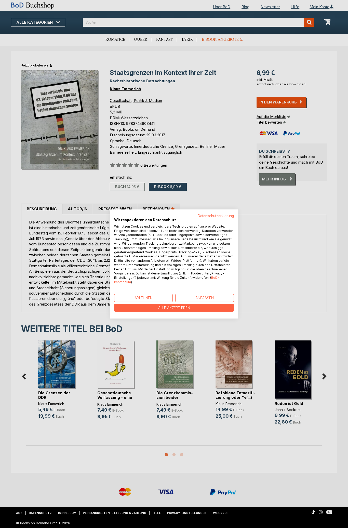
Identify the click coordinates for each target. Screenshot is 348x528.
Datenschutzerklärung (216, 216)
